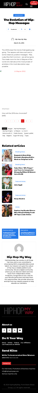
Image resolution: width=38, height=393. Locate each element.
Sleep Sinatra (19, 199)
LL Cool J (25, 131)
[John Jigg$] (7, 183)
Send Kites (5, 357)
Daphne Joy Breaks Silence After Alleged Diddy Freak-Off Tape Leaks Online (24, 212)
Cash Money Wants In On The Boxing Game (28, 233)
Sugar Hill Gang (18, 135)
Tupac (27, 135)
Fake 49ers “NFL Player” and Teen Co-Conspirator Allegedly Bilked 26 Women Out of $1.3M (25, 171)
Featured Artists (20, 181)
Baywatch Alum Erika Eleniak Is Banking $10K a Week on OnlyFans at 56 (24, 157)
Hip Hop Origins (8, 131)
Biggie (10, 128)
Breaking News (20, 152)
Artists (17, 207)
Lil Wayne (17, 131)
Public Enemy (18, 133)
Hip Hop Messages (20, 128)
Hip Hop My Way (21, 39)
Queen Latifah (28, 133)
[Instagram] (9, 330)
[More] (30, 29)
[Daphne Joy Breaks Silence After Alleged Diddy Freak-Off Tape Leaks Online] (7, 210)
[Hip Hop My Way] (13, 39)
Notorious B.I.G (7, 133)
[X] (14, 330)
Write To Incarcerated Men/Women (18, 355)
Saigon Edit (19, 15)
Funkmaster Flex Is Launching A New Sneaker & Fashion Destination (9, 235)
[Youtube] (20, 330)
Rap (4, 135)
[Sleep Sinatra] (7, 197)
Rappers (9, 135)
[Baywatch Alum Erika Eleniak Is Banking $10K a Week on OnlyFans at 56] (7, 155)
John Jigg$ (18, 185)
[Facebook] (4, 330)
